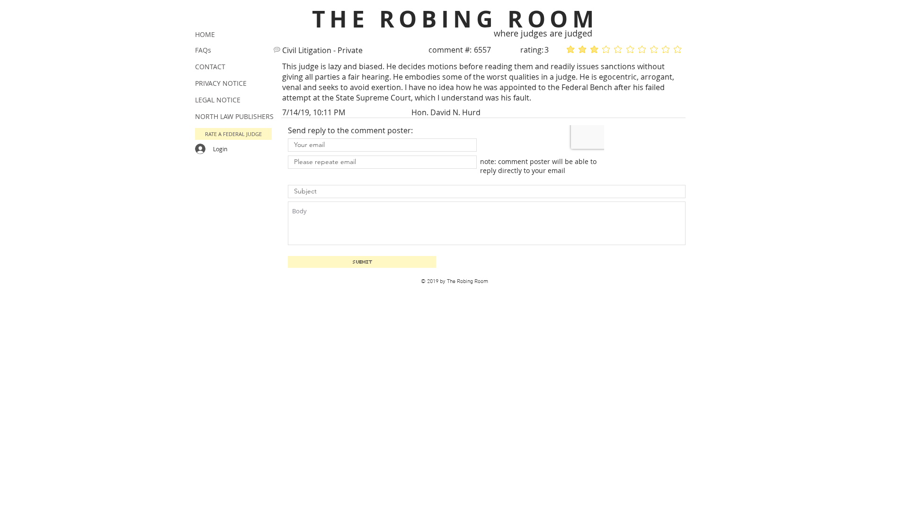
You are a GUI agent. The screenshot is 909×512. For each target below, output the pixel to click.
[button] (233, 134)
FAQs (203, 50)
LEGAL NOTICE (218, 99)
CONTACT (210, 66)
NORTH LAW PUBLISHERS (234, 116)
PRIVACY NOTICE (221, 83)
